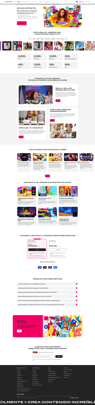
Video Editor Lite (19, 379)
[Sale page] (80, 2)
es (89, 1)
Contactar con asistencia (52, 373)
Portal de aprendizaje (51, 371)
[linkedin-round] (74, 397)
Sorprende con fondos (45, 219)
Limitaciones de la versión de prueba (54, 377)
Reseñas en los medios (67, 373)
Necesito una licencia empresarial (47, 261)
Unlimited (18, 369)
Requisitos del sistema (52, 375)
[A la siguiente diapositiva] (78, 162)
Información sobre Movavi (68, 369)
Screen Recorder (19, 383)
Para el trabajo (66, 377)
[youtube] (75, 397)
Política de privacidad (56, 4)
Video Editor (19, 377)
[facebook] (70, 397)
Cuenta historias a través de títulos (26, 199)
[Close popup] (77, 4)
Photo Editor (19, 373)
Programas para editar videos (22, 381)
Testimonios (66, 371)
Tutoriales (49, 369)
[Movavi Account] (86, 1)
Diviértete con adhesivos (66, 198)
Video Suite (19, 371)
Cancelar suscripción (51, 379)
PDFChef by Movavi (36, 383)
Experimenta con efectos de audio (25, 219)
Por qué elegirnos (66, 375)
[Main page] (8, 1)
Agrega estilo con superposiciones (64, 219)
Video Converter (19, 375)
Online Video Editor (20, 386)
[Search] (84, 1)
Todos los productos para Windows (22, 390)
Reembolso (50, 381)
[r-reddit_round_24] (77, 397)
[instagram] (72, 397)
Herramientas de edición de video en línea (24, 388)
